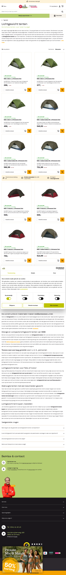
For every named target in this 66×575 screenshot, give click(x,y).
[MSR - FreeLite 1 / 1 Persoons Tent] (16, 193)
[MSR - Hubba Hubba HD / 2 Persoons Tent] (16, 146)
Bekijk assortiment (24, 15)
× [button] (41, 548)
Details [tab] (33, 273)
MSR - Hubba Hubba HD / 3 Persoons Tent (48, 160)
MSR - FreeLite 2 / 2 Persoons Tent (46, 208)
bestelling (14, 469)
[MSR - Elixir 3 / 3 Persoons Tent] (16, 105)
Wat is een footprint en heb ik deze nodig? (14, 444)
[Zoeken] (62, 12)
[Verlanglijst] (62, 6)
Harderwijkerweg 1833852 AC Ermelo (15, 534)
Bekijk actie (38, 570)
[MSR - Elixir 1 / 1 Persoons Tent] (16, 63)
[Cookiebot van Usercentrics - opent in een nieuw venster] (57, 268)
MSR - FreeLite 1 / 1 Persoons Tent (13, 208)
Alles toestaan (54, 305)
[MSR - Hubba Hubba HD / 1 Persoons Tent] (49, 105)
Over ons (4, 507)
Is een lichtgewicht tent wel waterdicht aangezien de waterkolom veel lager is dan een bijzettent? (30, 433)
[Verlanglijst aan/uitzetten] (25, 90)
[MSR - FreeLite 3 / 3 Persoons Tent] (16, 234)
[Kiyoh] (33, 545)
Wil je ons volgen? (7, 518)
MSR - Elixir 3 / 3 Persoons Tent (12, 119)
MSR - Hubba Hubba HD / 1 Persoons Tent (48, 119)
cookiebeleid (24, 289)
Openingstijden (6, 512)
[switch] (25, 298)
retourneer (31, 469)
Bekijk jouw (12, 536)
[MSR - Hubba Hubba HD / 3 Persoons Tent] (49, 146)
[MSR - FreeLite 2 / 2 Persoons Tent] (49, 193)
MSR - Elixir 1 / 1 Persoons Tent (12, 78)
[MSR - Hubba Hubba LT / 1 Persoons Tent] (49, 234)
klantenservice (26, 463)
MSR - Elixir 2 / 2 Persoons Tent (45, 78)
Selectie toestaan (33, 305)
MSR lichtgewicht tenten (13, 342)
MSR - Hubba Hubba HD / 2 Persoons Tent (15, 160)
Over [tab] (54, 273)
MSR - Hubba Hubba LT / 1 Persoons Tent (48, 249)
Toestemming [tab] (11, 273)
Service (4, 501)
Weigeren (12, 305)
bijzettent (35, 328)
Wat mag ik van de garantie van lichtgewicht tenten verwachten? (21, 428)
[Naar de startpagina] (28, 6)
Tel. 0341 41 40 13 (14, 527)
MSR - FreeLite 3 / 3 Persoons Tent (13, 249)
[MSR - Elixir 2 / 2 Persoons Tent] (49, 63)
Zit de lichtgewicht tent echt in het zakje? (13, 438)
